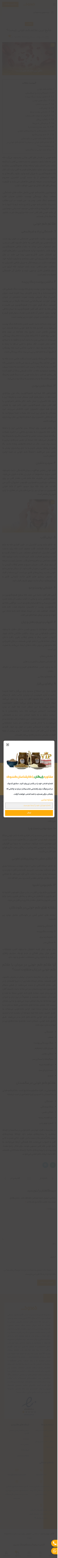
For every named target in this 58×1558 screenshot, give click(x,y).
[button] (8, 745)
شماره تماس (47, 800)
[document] (29, 779)
